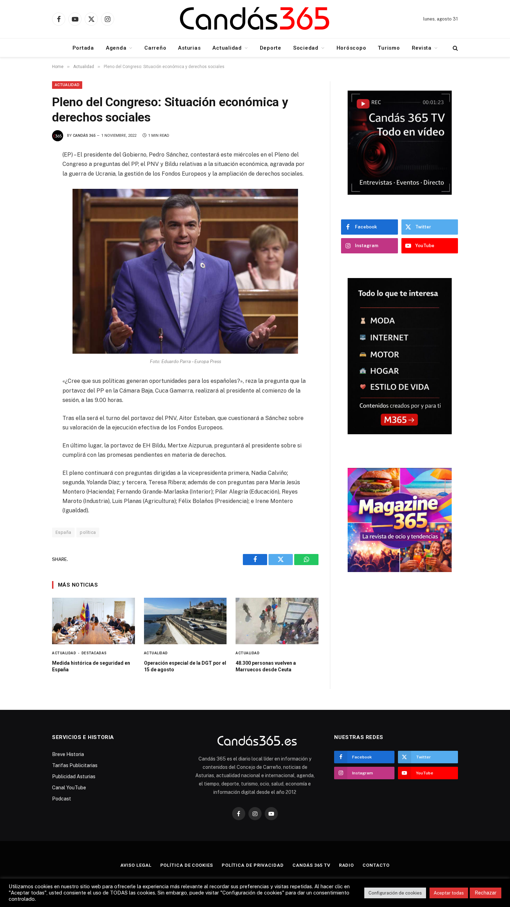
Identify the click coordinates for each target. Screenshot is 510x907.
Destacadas (94, 653)
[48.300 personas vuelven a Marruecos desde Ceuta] (277, 621)
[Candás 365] (255, 19)
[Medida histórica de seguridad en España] (93, 621)
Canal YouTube (69, 787)
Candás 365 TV (311, 865)
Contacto (376, 865)
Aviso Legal (135, 865)
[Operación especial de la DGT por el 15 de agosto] (185, 621)
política (88, 532)
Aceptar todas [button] (449, 893)
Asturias (189, 48)
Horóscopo (351, 48)
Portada (83, 48)
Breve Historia (68, 754)
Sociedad (305, 48)
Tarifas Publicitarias (74, 765)
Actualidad (227, 48)
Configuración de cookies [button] (395, 893)
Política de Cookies (186, 865)
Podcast (61, 798)
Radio (346, 865)
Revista (422, 48)
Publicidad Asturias (73, 776)
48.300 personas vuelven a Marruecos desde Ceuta (266, 666)
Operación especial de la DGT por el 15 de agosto (185, 666)
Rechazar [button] (485, 893)
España (63, 532)
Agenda (116, 48)
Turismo (389, 48)
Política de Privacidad (253, 865)
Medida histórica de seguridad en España (91, 666)
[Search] (454, 48)
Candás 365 (84, 135)
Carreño (155, 48)
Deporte (270, 48)
